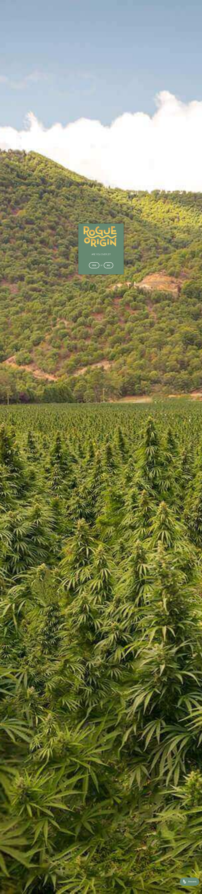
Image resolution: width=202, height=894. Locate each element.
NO (108, 265)
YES (94, 265)
